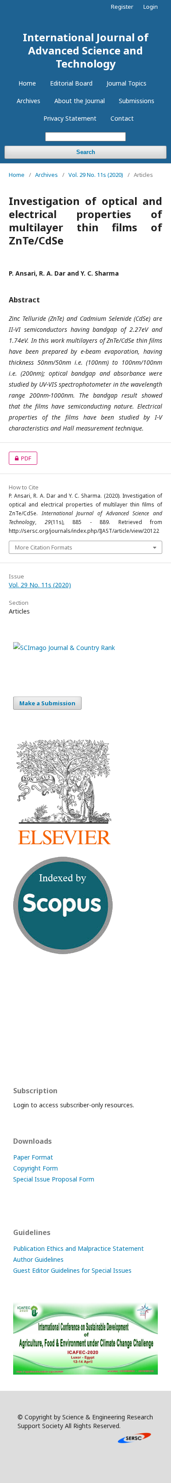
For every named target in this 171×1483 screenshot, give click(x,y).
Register (122, 7)
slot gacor (27, 1054)
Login (150, 7)
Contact (122, 118)
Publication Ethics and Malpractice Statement (78, 1248)
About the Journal (79, 101)
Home (27, 83)
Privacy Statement (69, 118)
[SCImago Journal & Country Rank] (64, 647)
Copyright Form (35, 1168)
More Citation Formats (43, 547)
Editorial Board (71, 83)
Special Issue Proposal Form (53, 1179)
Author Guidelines (38, 1259)
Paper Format (33, 1157)
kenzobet (26, 986)
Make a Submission (47, 703)
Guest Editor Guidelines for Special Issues (72, 1270)
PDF (20, 458)
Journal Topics (126, 83)
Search (85, 152)
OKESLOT (27, 1003)
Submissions (136, 101)
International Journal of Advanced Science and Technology (86, 50)
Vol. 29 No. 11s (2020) (95, 175)
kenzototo (28, 1020)
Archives (28, 101)
